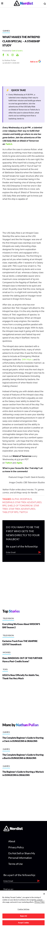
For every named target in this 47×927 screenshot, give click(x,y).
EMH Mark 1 (27, 359)
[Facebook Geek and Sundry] (3, 55)
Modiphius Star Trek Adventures (22, 502)
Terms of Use (15, 863)
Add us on (33, 61)
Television (8, 618)
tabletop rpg (10, 512)
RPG (4, 505)
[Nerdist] (23, 4)
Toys (5, 669)
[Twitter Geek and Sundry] (8, 55)
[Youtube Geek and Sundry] (17, 55)
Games (6, 31)
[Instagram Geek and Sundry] (12, 55)
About (11, 841)
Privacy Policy (16, 847)
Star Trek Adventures (22, 509)
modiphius (26, 499)
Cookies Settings (23, 909)
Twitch (8, 144)
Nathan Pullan (10, 60)
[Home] (13, 830)
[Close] (44, 894)
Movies (6, 652)
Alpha (19, 463)
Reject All (23, 916)
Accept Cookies (23, 923)
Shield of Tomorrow (20, 505)
